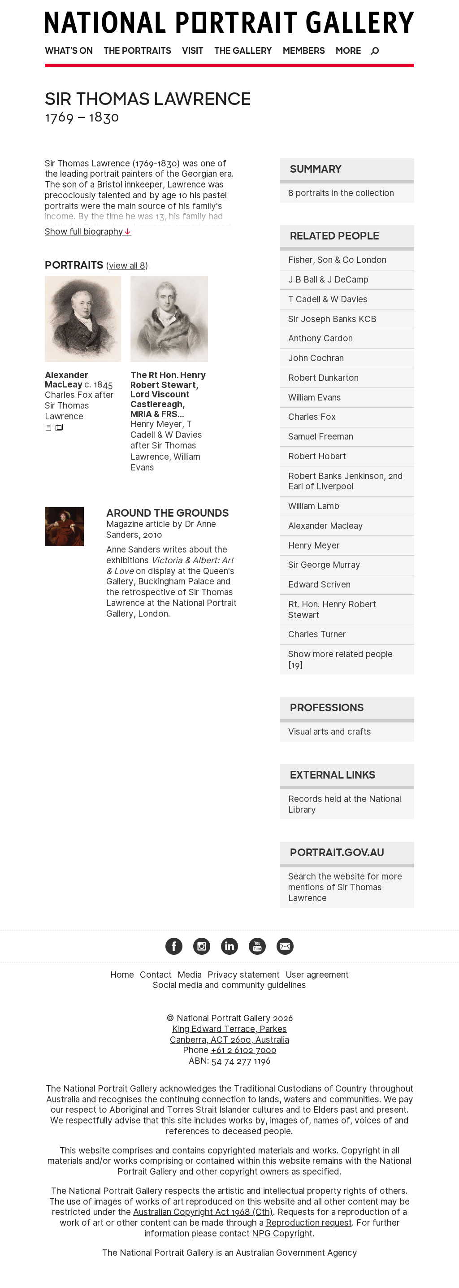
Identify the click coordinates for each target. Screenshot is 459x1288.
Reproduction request (309, 1223)
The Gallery (243, 51)
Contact (156, 975)
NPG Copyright (282, 1233)
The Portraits (137, 51)
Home (122, 975)
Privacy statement (244, 975)
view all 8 (127, 266)
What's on (69, 51)
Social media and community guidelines (229, 985)
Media (190, 975)
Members (304, 51)
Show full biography (84, 231)
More (348, 51)
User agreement (317, 975)
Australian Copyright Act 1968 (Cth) (203, 1212)
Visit (193, 51)
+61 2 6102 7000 (244, 1050)
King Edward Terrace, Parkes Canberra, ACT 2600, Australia (229, 1034)
